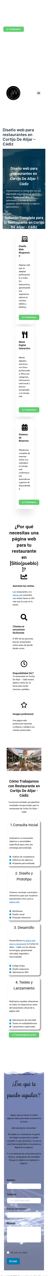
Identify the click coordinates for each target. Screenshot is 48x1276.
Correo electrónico (17, 1209)
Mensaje (11, 1223)
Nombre (12, 1180)
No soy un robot (19, 1252)
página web (18, 595)
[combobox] (10, 1200)
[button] (38, 93)
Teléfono (11, 1194)
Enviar (13, 1261)
